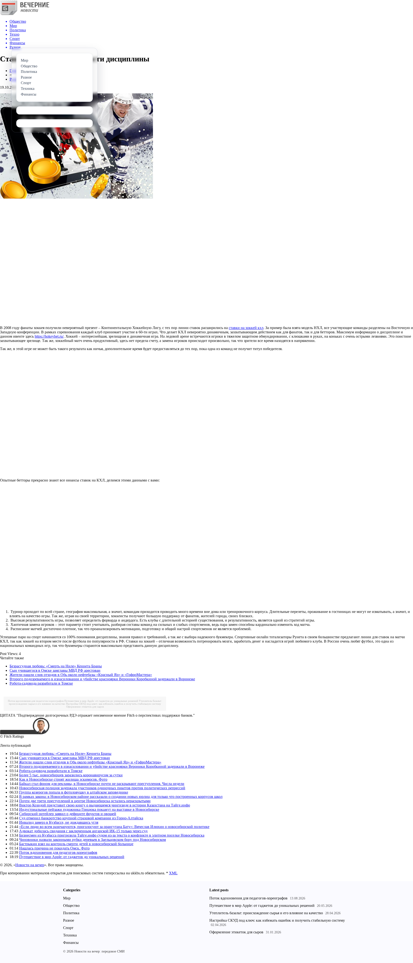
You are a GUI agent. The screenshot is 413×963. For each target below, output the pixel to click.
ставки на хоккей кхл (246, 328)
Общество (71, 905)
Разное (68, 920)
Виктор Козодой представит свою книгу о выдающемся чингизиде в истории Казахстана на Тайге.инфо (104, 805)
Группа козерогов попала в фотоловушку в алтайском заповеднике (73, 792)
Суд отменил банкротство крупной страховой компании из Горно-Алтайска (81, 818)
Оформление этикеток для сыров (85, 706)
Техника (70, 935)
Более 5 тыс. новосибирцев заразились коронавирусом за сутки (71, 775)
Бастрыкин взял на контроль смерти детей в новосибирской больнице (76, 844)
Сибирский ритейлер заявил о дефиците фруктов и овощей (67, 814)
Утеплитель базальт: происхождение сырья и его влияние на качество (266, 913)
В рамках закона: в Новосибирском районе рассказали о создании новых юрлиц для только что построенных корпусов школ (121, 797)
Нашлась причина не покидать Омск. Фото (54, 848)
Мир (67, 898)
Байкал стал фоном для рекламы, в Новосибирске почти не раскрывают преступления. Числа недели (101, 784)
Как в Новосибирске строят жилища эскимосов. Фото (63, 779)
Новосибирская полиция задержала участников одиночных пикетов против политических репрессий (102, 788)
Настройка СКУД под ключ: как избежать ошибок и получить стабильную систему (113, 703)
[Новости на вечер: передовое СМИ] (24, 14)
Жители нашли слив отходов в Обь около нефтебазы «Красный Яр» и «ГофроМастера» (81, 675)
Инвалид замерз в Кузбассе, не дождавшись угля (58, 822)
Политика (71, 913)
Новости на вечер (29, 865)
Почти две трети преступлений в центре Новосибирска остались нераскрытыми (85, 801)
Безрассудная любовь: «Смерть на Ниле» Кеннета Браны (56, 666)
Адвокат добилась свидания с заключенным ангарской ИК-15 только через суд (83, 831)
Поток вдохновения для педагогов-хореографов (36, 700)
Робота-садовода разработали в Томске (41, 683)
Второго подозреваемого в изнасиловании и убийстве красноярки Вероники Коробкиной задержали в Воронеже (102, 679)
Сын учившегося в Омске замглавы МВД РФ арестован (55, 670)
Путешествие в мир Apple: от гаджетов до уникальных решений (101, 700)
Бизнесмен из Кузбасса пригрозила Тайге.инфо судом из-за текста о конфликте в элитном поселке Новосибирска (111, 835)
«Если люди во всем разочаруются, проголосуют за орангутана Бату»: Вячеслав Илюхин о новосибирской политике (114, 827)
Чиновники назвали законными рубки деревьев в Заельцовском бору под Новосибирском (92, 840)
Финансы (71, 943)
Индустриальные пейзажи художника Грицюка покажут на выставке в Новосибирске (89, 809)
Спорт (68, 928)
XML (173, 873)
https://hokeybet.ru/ (49, 336)
